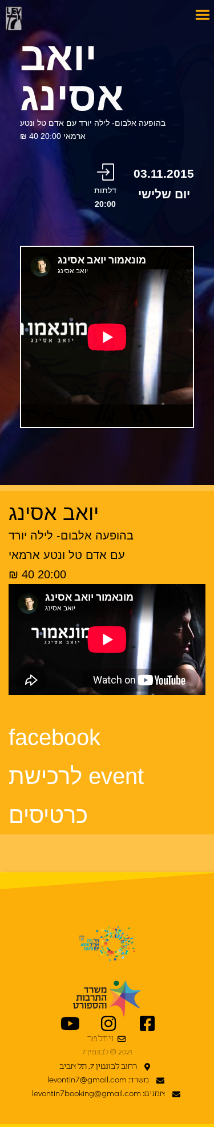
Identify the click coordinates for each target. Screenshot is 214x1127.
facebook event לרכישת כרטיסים (76, 776)
